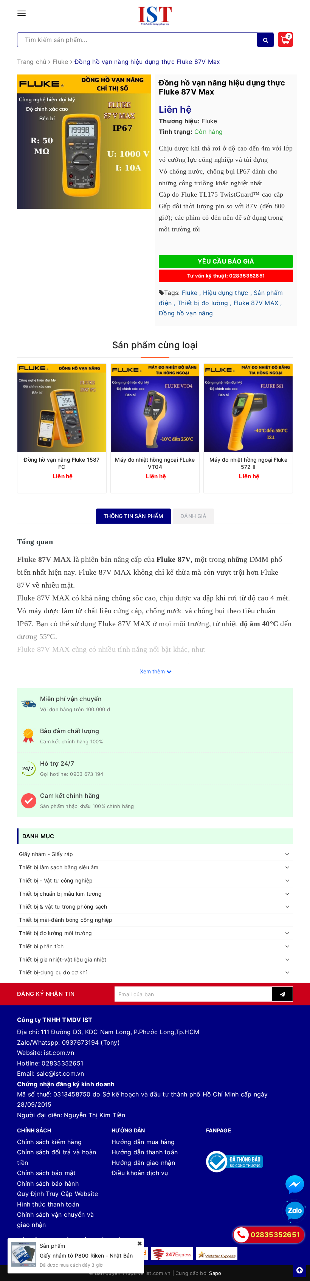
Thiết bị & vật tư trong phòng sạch (63, 906)
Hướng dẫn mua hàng (143, 1142)
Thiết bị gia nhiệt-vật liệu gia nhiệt (62, 959)
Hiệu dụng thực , (227, 292)
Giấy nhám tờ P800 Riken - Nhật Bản (86, 1255)
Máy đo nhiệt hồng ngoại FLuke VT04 (155, 463)
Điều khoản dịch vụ (140, 1173)
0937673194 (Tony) (91, 1042)
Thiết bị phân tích (41, 946)
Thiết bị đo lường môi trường (55, 933)
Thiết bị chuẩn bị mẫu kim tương (60, 893)
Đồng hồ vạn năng (186, 313)
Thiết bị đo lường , (204, 303)
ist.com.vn (59, 1052)
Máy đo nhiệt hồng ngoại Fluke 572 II (248, 463)
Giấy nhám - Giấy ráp (46, 854)
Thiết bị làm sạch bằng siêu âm (59, 867)
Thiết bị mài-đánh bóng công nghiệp (66, 920)
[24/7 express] (172, 1253)
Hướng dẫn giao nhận (143, 1162)
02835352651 (62, 1063)
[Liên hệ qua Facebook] (294, 1184)
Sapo (215, 1273)
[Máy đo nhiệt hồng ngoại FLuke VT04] (155, 408)
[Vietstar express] (216, 1253)
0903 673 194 (86, 774)
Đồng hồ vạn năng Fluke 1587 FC (61, 463)
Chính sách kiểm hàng (49, 1142)
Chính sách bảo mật (46, 1173)
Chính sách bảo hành (48, 1183)
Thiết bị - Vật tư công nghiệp (56, 880)
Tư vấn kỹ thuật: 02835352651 (226, 276)
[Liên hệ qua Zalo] (294, 1211)
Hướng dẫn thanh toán (145, 1152)
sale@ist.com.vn (60, 1073)
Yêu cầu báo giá (226, 261)
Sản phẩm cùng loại (155, 345)
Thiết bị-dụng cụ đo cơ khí (53, 972)
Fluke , (191, 292)
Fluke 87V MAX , (258, 303)
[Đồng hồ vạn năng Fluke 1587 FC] (61, 408)
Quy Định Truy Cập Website (57, 1193)
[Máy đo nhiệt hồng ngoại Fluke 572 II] (248, 408)
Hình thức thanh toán (48, 1204)
